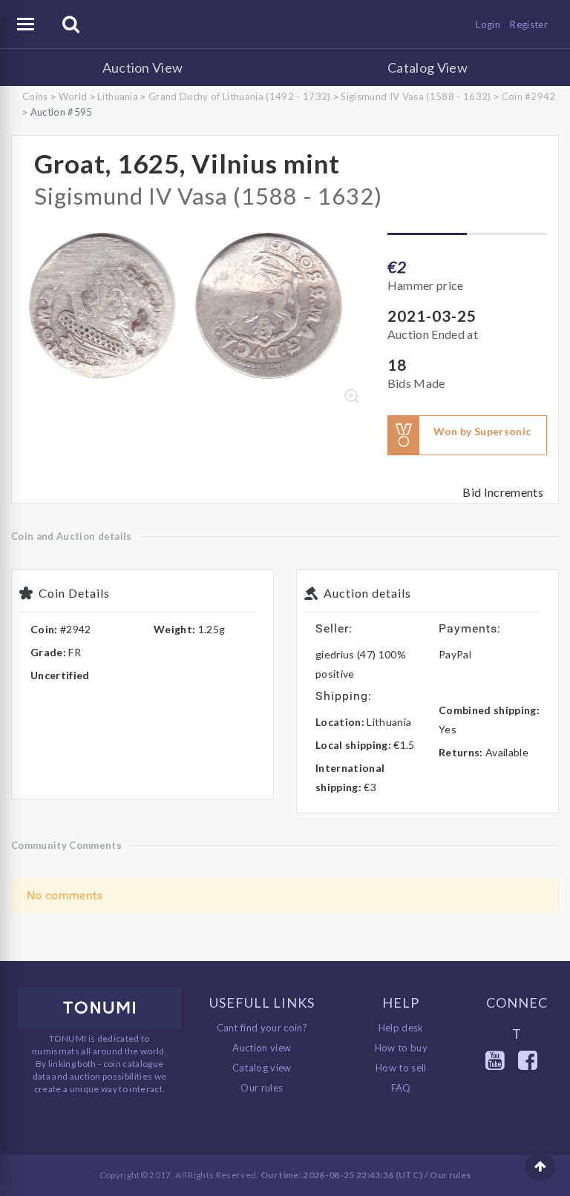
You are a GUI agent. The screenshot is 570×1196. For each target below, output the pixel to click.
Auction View (142, 67)
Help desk (401, 1028)
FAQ (401, 1088)
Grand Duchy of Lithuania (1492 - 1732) (239, 96)
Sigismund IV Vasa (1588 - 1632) (416, 96)
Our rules (261, 1088)
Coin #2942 (529, 96)
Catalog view (262, 1068)
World (73, 96)
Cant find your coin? (262, 1028)
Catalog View (427, 67)
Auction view (261, 1048)
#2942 (75, 629)
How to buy (401, 1048)
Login (488, 24)
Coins (35, 96)
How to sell (401, 1068)
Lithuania (117, 96)
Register (529, 24)
